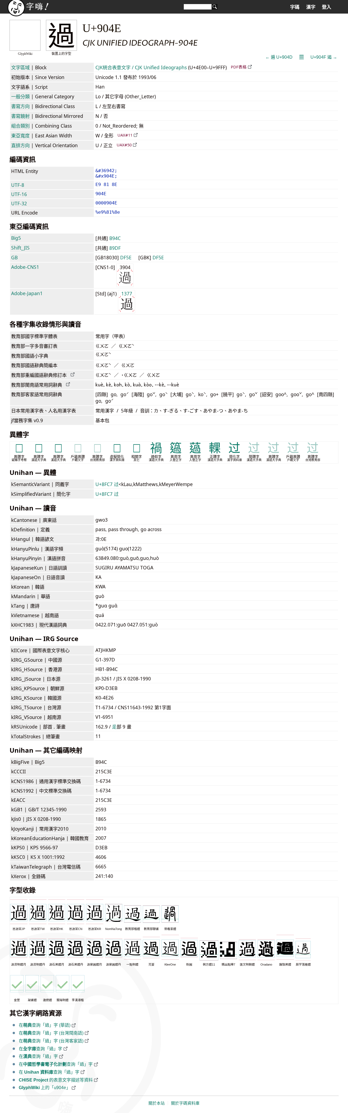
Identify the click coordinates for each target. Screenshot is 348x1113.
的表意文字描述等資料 (56, 1080)
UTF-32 (19, 203)
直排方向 (20, 145)
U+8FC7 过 (107, 484)
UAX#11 (124, 135)
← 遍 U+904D (279, 57)
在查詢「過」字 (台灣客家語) (51, 1041)
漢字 (310, 7)
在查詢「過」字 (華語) (44, 1025)
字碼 (294, 7)
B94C (115, 238)
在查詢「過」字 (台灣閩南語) (51, 1033)
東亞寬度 (20, 135)
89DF (115, 248)
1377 (126, 293)
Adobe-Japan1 (27, 293)
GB (14, 257)
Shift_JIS (20, 247)
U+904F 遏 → (323, 57)
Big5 (16, 238)
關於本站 (156, 1103)
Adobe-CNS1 (25, 267)
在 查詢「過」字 (49, 1072)
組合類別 (20, 125)
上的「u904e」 (44, 1087)
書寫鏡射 (20, 116)
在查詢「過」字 (40, 1048)
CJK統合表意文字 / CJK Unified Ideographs (141, 67)
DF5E (126, 257)
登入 (326, 7)
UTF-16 (19, 194)
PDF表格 (239, 67)
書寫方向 (20, 106)
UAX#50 (124, 144)
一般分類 (20, 96)
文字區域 (20, 67)
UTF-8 (17, 185)
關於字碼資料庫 (185, 1103)
